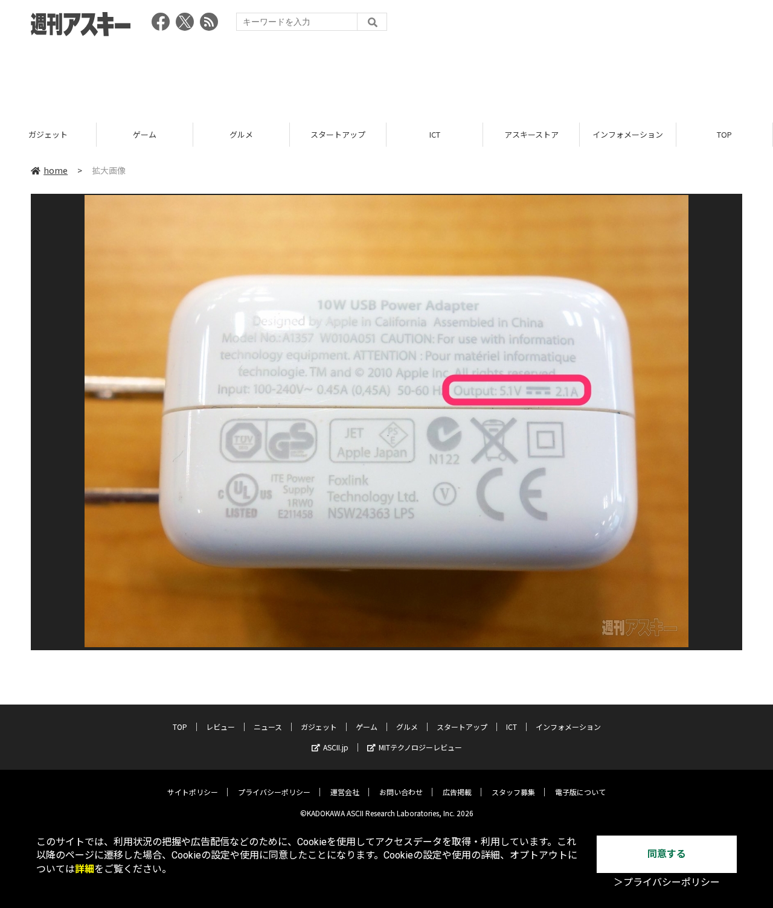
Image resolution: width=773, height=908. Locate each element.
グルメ (241, 134)
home (55, 170)
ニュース (268, 726)
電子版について (580, 792)
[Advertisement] (386, 75)
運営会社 (344, 792)
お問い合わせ (401, 792)
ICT (434, 134)
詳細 (84, 869)
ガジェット (48, 134)
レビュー (220, 726)
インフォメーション (627, 134)
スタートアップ (337, 134)
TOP (724, 134)
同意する (666, 854)
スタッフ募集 (513, 792)
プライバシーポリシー (274, 792)
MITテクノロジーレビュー (420, 747)
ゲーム (144, 134)
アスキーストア (531, 134)
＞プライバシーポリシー (667, 882)
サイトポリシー (192, 792)
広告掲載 (457, 792)
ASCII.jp (335, 747)
